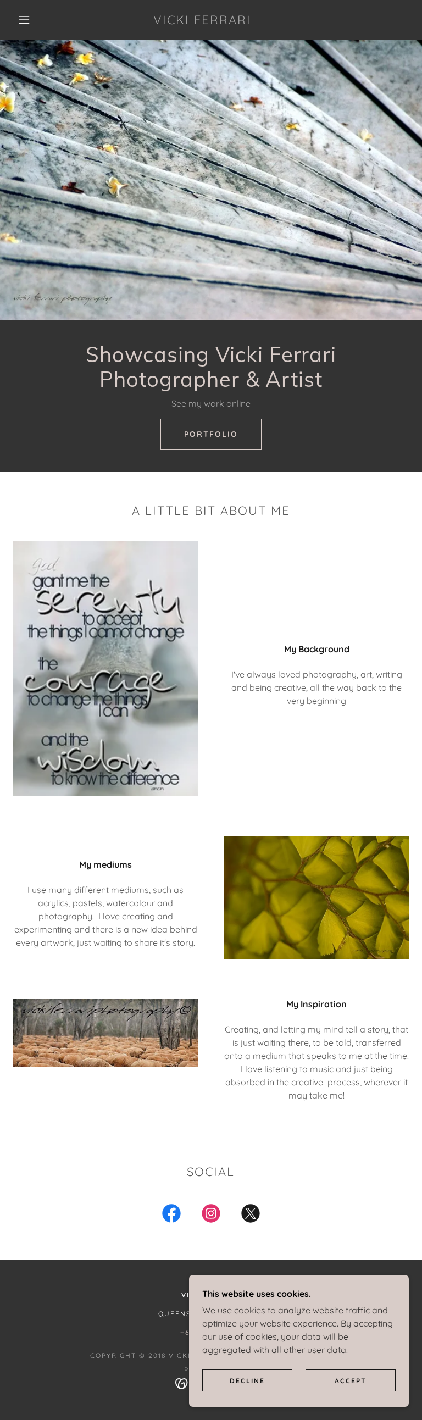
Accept (351, 1381)
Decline (247, 1381)
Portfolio (211, 434)
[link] (202, 20)
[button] (24, 20)
